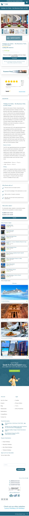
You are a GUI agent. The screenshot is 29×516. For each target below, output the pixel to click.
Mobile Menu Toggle (27, 2)
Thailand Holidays (7, 450)
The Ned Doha (9, 225)
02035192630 (15, 482)
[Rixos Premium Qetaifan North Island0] (3, 254)
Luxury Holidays (10, 508)
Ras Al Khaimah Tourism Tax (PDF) (12, 433)
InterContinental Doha (11, 247)
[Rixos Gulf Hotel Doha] (3, 237)
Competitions (4, 414)
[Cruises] (14, 292)
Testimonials (3, 408)
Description (5, 98)
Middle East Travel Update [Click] (14, 1)
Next (26, 31)
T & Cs (16, 405)
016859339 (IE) (15, 484)
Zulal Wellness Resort (11, 269)
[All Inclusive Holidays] (14, 329)
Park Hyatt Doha (10, 230)
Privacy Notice (18, 403)
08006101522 (15, 481)
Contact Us (3, 417)
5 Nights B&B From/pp (9, 226)
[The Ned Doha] (3, 226)
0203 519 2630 (8, 214)
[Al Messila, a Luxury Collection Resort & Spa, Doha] (3, 243)
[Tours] (14, 311)
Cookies (17, 400)
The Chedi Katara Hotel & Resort (13, 275)
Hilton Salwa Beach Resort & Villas (14, 258)
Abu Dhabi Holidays (7, 447)
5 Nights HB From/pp (9, 232)
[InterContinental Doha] (3, 248)
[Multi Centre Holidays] (14, 348)
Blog (2, 405)
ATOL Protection (19, 408)
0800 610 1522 (8, 212)
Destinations (4, 411)
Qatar (6, 280)
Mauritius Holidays (7, 444)
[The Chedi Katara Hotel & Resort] (3, 276)
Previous (2, 31)
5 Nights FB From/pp (9, 271)
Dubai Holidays (6, 441)
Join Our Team (4, 400)
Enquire (14, 58)
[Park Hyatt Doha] (3, 232)
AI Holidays (20, 508)
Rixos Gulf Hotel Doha (11, 236)
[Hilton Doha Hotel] (3, 265)
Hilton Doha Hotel (10, 264)
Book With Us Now (14, 370)
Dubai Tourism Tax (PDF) (10, 434)
